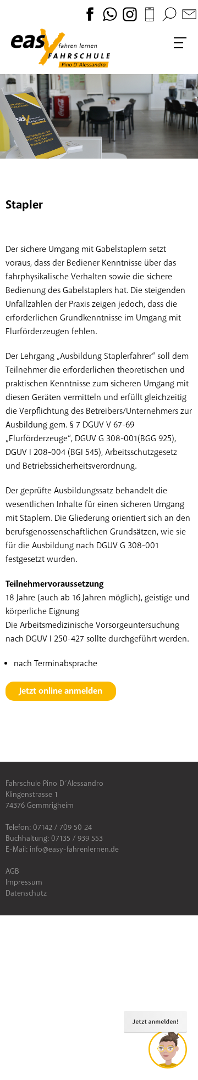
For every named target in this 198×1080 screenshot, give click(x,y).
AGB (12, 871)
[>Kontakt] (189, 13)
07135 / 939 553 (77, 838)
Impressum (24, 882)
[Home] (60, 48)
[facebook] (91, 13)
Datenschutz (26, 893)
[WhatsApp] (111, 13)
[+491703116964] (151, 13)
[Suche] (169, 13)
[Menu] (180, 43)
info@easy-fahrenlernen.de (74, 849)
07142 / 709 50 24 (62, 827)
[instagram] (131, 13)
